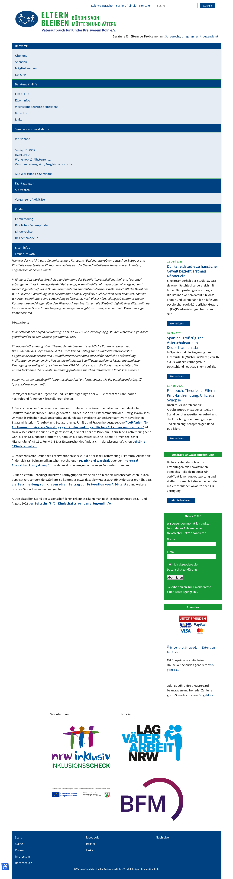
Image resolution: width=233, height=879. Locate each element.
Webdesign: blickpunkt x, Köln (143, 869)
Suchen (207, 5)
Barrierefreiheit (126, 5)
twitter (90, 844)
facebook (92, 837)
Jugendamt (210, 36)
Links (89, 850)
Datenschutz (23, 863)
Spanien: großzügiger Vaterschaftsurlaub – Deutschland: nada (185, 342)
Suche (19, 844)
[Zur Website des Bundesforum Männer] (152, 799)
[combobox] (177, 5)
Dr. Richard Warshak (94, 460)
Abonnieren (175, 577)
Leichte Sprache (102, 5)
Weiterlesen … (178, 323)
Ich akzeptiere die (182, 566)
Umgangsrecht (191, 36)
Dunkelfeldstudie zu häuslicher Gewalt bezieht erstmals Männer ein (192, 271)
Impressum (22, 856)
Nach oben (163, 837)
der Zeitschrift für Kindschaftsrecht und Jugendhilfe (70, 503)
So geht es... (207, 695)
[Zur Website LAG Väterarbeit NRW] (152, 743)
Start (18, 837)
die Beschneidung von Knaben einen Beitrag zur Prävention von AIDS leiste (70, 484)
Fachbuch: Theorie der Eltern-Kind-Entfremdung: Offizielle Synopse (191, 395)
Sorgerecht (172, 36)
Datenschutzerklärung (182, 569)
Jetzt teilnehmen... (181, 500)
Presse (19, 850)
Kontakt (144, 5)
